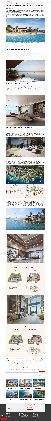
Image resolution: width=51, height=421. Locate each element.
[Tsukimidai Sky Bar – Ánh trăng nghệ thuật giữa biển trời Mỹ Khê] (12, 394)
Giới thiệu (7, 414)
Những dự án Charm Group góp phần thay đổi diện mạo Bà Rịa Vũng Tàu (38, 388)
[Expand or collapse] (44, 8)
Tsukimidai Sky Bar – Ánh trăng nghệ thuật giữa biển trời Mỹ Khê (12, 399)
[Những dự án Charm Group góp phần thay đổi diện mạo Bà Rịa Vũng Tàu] (39, 383)
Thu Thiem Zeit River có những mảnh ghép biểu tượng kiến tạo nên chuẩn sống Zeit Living (25, 388)
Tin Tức (11, 3)
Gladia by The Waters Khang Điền (23, 416)
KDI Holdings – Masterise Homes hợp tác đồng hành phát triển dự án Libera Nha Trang (38, 399)
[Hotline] (2, 419)
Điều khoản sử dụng (8, 417)
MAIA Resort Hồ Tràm (22, 417)
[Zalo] (2, 415)
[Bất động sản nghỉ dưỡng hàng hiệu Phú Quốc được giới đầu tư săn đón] (12, 383)
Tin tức (7, 415)
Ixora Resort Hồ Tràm (35, 415)
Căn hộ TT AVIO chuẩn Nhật (22, 414)
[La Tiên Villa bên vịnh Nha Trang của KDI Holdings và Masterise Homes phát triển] (25, 394)
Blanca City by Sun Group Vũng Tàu (23, 415)
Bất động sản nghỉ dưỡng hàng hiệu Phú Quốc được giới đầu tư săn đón (12, 388)
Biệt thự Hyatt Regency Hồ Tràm (37, 416)
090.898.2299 (36, 363)
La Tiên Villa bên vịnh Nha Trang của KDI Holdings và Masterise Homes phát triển (25, 399)
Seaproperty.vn (8, 3)
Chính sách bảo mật (8, 416)
